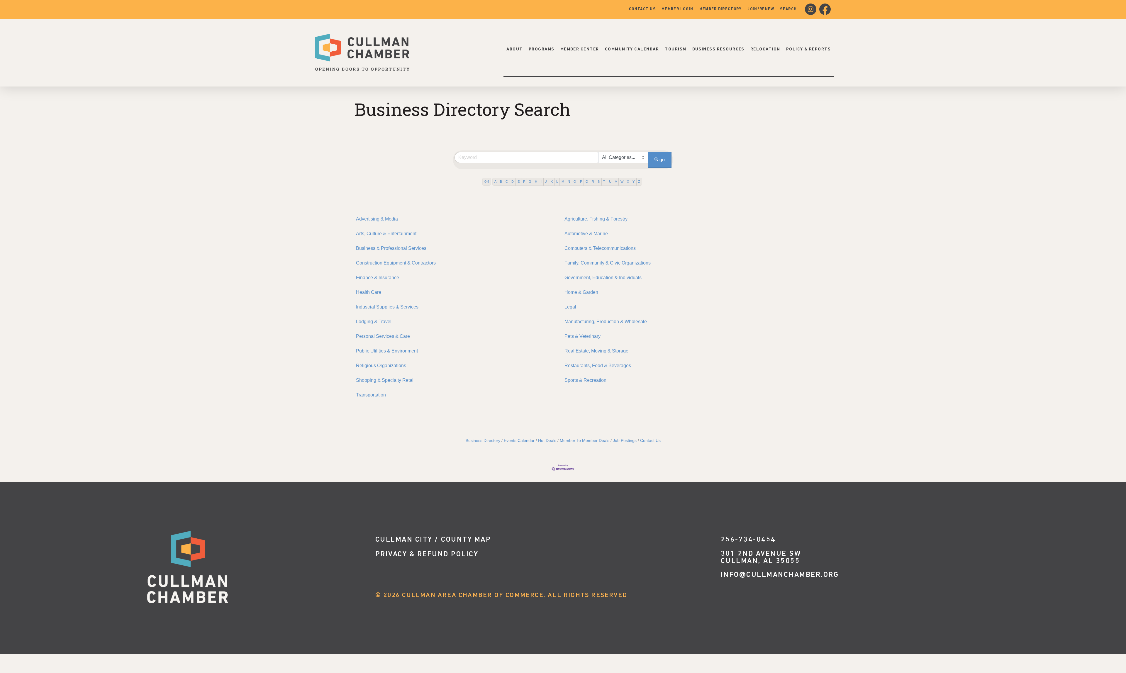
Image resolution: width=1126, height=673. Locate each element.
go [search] (662, 159)
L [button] (557, 181)
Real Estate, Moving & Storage (596, 350)
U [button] (610, 181)
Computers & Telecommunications (600, 248)
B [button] (501, 181)
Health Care (368, 292)
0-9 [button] (486, 181)
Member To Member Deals (584, 440)
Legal (570, 306)
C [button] (507, 181)
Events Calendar (519, 440)
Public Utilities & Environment (387, 350)
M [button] (563, 181)
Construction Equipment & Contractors (396, 262)
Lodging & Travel (373, 321)
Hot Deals (547, 440)
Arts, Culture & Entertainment (386, 233)
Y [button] (633, 181)
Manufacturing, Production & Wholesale (605, 321)
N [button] (569, 181)
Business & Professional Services (391, 248)
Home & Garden (581, 292)
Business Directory (483, 440)
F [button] (524, 181)
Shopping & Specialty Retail (385, 380)
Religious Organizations (381, 365)
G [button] (530, 181)
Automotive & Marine (586, 233)
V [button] (616, 181)
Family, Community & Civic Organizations (607, 262)
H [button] (536, 181)
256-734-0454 (748, 539)
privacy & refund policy (427, 554)
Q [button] (587, 181)
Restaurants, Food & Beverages (597, 365)
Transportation (371, 394)
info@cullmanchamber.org (780, 575)
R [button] (593, 181)
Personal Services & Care (383, 336)
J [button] (546, 181)
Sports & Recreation (585, 380)
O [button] (575, 181)
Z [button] (639, 181)
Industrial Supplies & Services (387, 306)
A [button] (495, 181)
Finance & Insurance (377, 277)
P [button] (581, 181)
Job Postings (625, 440)
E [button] (519, 181)
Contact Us (650, 440)
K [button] (552, 181)
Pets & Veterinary (582, 336)
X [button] (628, 181)
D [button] (512, 181)
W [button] (621, 181)
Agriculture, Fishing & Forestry (596, 218)
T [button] (604, 181)
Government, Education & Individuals (603, 277)
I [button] (541, 181)
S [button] (599, 181)
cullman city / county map (433, 539)
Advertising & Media (377, 218)
